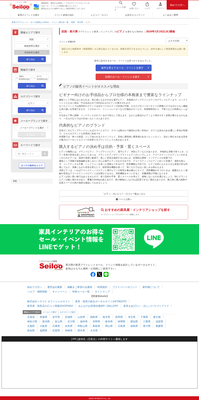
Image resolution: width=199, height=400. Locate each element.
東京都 (157, 317)
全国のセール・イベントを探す (122, 76)
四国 (73, 22)
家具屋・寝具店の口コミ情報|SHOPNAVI (50, 306)
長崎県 (68, 330)
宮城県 (68, 317)
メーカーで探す (50, 312)
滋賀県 (159, 321)
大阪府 (43, 326)
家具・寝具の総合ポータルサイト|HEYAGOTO (101, 301)
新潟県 (46, 321)
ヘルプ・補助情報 (37, 291)
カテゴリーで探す (68, 312)
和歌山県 (83, 326)
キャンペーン (59, 291)
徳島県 (134, 326)
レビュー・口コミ (99, 14)
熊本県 (81, 330)
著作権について (151, 287)
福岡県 (43, 330)
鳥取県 (96, 326)
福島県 (94, 317)
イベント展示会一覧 (60, 22)
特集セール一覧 (81, 291)
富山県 (58, 321)
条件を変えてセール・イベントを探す (122, 67)
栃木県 (106, 317)
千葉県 (144, 317)
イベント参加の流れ (64, 14)
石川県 (71, 321)
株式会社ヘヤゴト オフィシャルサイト (48, 301)
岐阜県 (109, 321)
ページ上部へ (125, 199)
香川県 (80, 22)
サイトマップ (102, 291)
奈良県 (68, 326)
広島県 (121, 326)
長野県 (96, 321)
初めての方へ (177, 5)
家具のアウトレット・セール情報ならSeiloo (30, 22)
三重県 (146, 321)
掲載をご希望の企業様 (79, 287)
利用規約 (102, 287)
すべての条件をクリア (32, 165)
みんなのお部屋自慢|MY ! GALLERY (98, 306)
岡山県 (109, 326)
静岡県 (121, 321)
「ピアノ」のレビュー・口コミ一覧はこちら (123, 193)
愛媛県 (159, 326)
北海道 (31, 317)
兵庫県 (56, 326)
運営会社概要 (54, 287)
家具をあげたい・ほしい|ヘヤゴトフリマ (146, 306)
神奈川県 (32, 321)
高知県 (31, 330)
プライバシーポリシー (124, 287)
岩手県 (56, 317)
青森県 (43, 317)
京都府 (31, 326)
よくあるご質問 (170, 14)
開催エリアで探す (32, 312)
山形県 (81, 317)
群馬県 (119, 317)
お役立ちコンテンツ (135, 14)
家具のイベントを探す (28, 14)
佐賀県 (56, 330)
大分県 (94, 330)
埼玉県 (131, 317)
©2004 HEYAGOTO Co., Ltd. (100, 398)
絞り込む (30, 59)
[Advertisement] (99, 365)
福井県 (84, 321)
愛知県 (134, 321)
